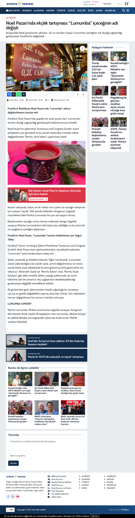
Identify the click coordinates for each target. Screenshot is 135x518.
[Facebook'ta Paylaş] (9, 94)
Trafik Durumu (57, 485)
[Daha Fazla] (23, 94)
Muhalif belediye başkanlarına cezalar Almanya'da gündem (17, 419)
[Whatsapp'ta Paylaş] (18, 94)
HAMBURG (111, 476)
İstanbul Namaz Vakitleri (61, 482)
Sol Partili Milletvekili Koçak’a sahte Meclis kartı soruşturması (46, 390)
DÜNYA (71, 10)
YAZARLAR (110, 10)
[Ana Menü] (127, 10)
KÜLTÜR (81, 10)
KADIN (99, 10)
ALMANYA (39, 10)
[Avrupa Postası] (20, 4)
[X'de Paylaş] (13, 94)
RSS (11, 510)
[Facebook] (8, 496)
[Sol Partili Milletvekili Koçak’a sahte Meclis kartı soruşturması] (47, 378)
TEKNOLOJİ (111, 485)
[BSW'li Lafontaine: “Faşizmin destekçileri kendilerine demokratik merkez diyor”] (47, 407)
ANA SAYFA (14, 10)
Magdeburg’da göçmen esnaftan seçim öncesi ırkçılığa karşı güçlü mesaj (72, 390)
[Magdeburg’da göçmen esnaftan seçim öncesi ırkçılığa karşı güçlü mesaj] (73, 378)
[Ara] (124, 10)
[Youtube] (17, 496)
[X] (13, 496)
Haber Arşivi (56, 497)
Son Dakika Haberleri (60, 494)
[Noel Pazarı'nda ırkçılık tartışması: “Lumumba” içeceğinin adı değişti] (46, 67)
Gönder (13, 463)
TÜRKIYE (85, 482)
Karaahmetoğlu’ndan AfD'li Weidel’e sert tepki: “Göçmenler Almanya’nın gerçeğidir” (19, 392)
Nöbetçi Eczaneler (58, 476)
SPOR (91, 10)
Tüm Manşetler (57, 491)
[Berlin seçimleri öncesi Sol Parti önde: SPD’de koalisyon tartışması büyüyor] (73, 407)
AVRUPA (50, 10)
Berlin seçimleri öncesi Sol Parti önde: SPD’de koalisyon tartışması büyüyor (73, 420)
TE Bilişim (125, 510)
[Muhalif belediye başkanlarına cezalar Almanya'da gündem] (20, 407)
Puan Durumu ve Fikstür (61, 488)
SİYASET (85, 485)
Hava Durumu (57, 479)
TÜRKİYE (61, 10)
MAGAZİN (111, 488)
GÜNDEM (27, 10)
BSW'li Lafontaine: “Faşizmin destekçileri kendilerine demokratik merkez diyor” (45, 420)
